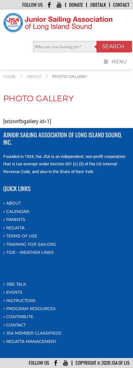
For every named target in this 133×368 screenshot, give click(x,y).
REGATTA (15, 227)
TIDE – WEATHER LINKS (30, 252)
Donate (76, 5)
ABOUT (13, 203)
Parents (15, 219)
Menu (119, 62)
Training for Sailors (31, 244)
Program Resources (31, 308)
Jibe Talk (16, 284)
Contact (121, 5)
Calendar (17, 211)
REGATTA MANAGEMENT (31, 341)
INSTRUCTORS (21, 300)
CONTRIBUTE (19, 316)
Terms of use (21, 235)
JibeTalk (98, 5)
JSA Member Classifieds (33, 333)
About (34, 76)
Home (9, 76)
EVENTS (14, 292)
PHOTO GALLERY (69, 76)
